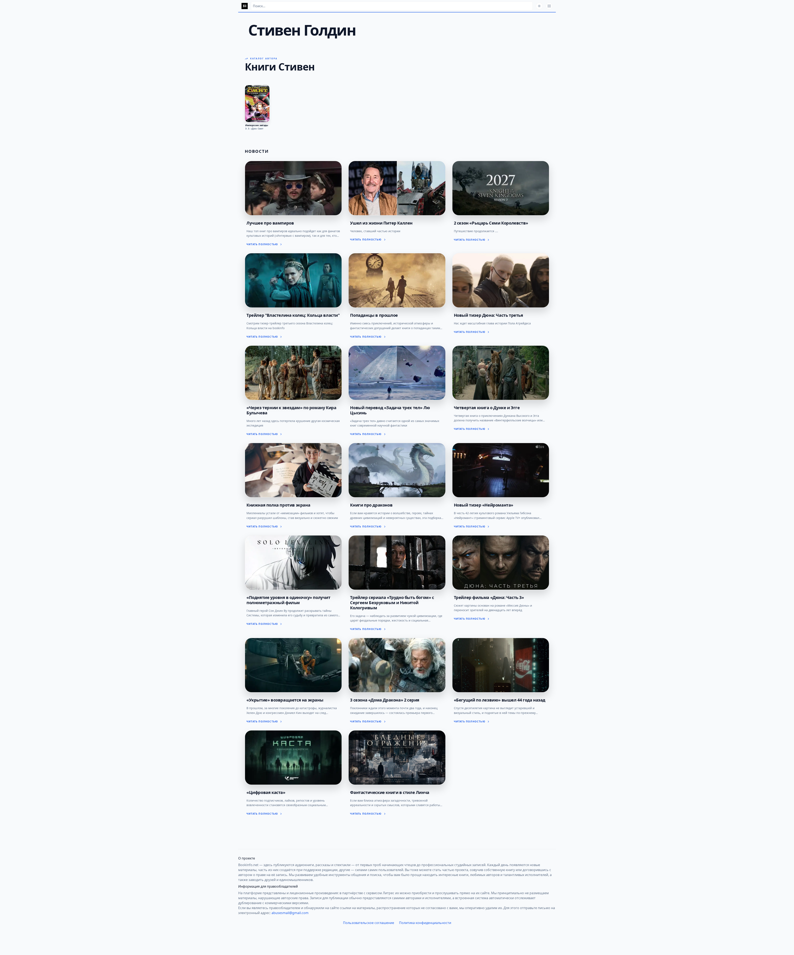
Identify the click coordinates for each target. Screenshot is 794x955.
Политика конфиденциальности (425, 922)
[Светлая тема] (539, 6)
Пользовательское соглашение (368, 922)
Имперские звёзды (256, 125)
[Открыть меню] (549, 6)
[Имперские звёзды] (257, 103)
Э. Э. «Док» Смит (254, 128)
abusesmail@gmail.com (290, 913)
